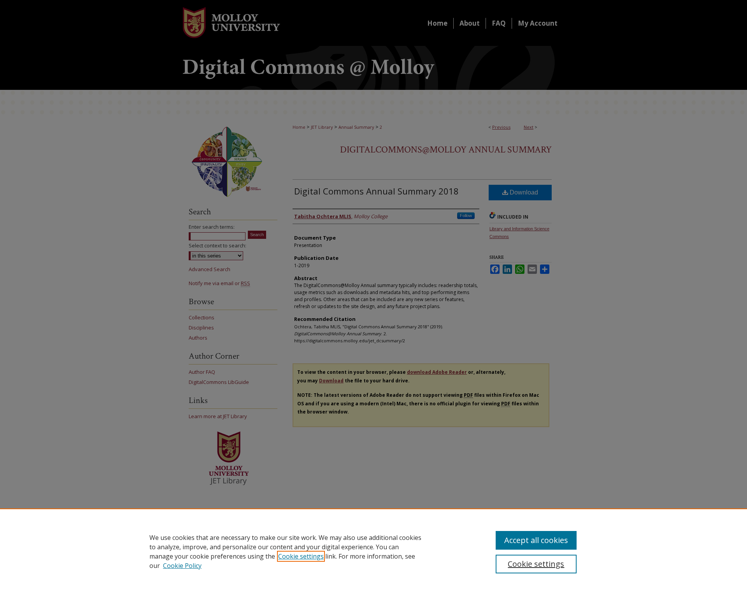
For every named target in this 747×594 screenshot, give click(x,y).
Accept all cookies (536, 540)
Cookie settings (301, 556)
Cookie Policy (182, 565)
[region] (373, 551)
